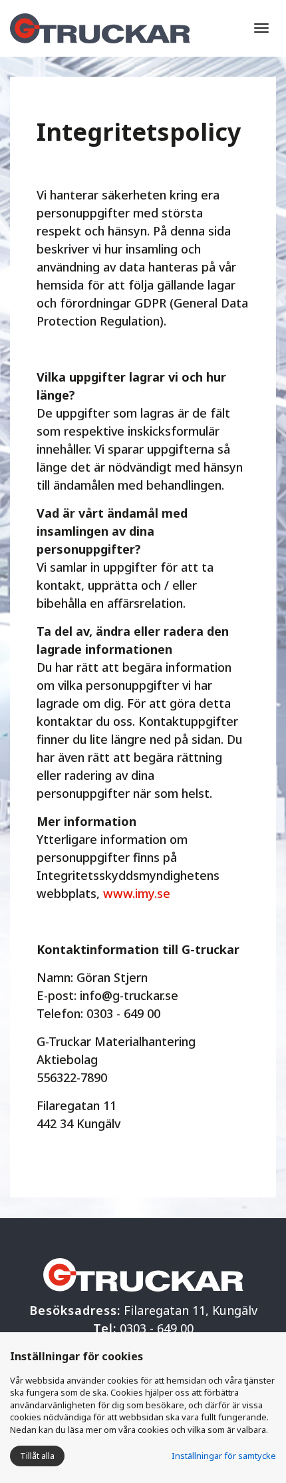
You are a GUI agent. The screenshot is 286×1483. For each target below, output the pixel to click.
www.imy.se (136, 893)
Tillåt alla (37, 1456)
